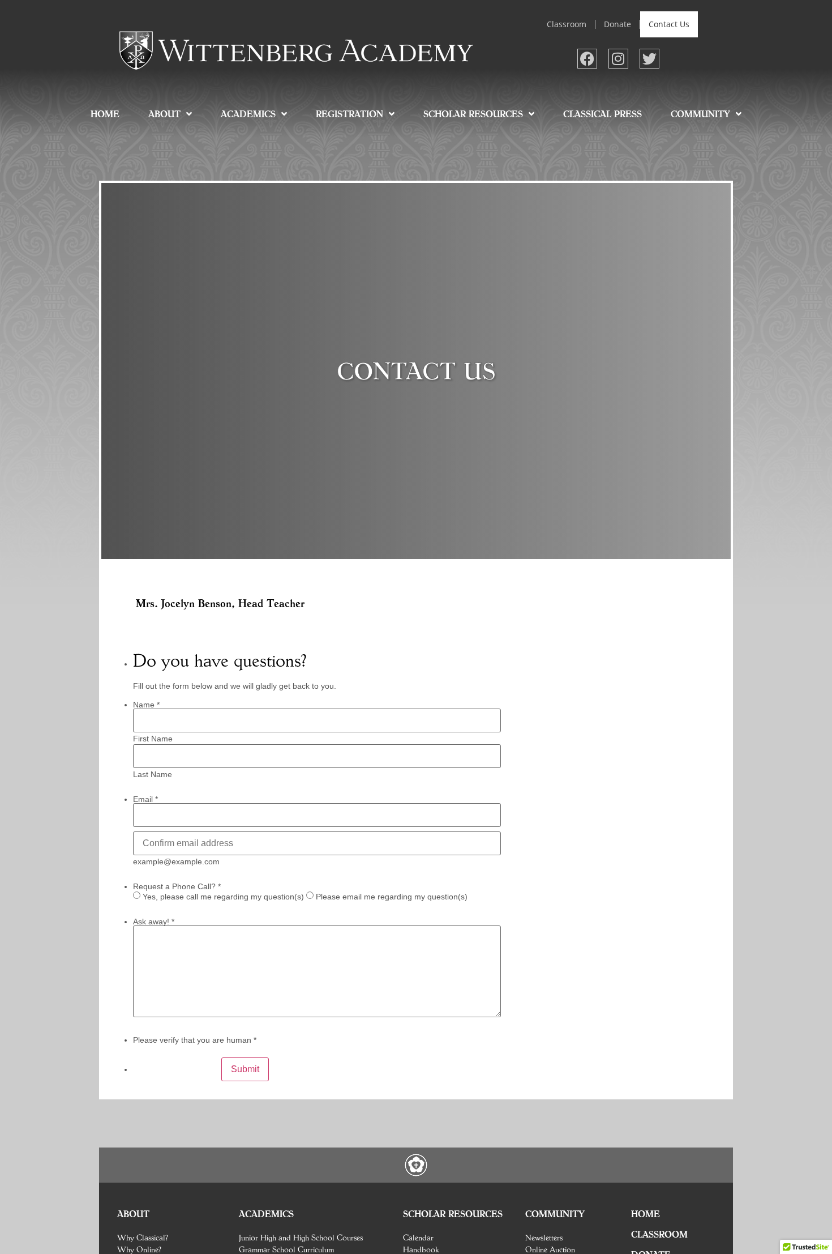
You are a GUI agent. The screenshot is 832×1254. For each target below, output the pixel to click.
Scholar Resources (473, 114)
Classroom (566, 24)
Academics (248, 114)
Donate (617, 24)
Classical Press (602, 114)
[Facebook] (587, 59)
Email (145, 799)
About (164, 114)
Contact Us (669, 24)
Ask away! (153, 921)
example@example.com (176, 861)
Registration (349, 114)
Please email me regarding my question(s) (392, 897)
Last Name (152, 774)
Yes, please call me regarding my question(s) (223, 897)
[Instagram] (618, 59)
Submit (245, 1069)
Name (146, 705)
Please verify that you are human (194, 1040)
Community (700, 114)
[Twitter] (649, 59)
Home (105, 114)
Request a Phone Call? (177, 886)
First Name (153, 739)
